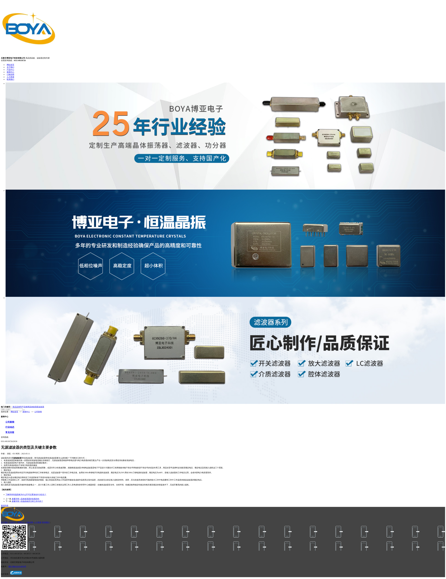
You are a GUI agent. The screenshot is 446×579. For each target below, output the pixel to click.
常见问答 (9, 432)
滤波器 (41, 407)
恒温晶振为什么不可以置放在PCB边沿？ (26, 495)
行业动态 (9, 427)
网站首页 (10, 65)
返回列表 (4, 506)
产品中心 (10, 70)
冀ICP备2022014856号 (17, 567)
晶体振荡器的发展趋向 (25, 499)
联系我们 (10, 79)
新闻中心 (10, 72)
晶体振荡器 (34, 407)
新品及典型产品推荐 (21, 407)
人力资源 (10, 77)
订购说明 (10, 74)
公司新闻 (38, 412)
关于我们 (10, 67)
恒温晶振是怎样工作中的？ (27, 501)
